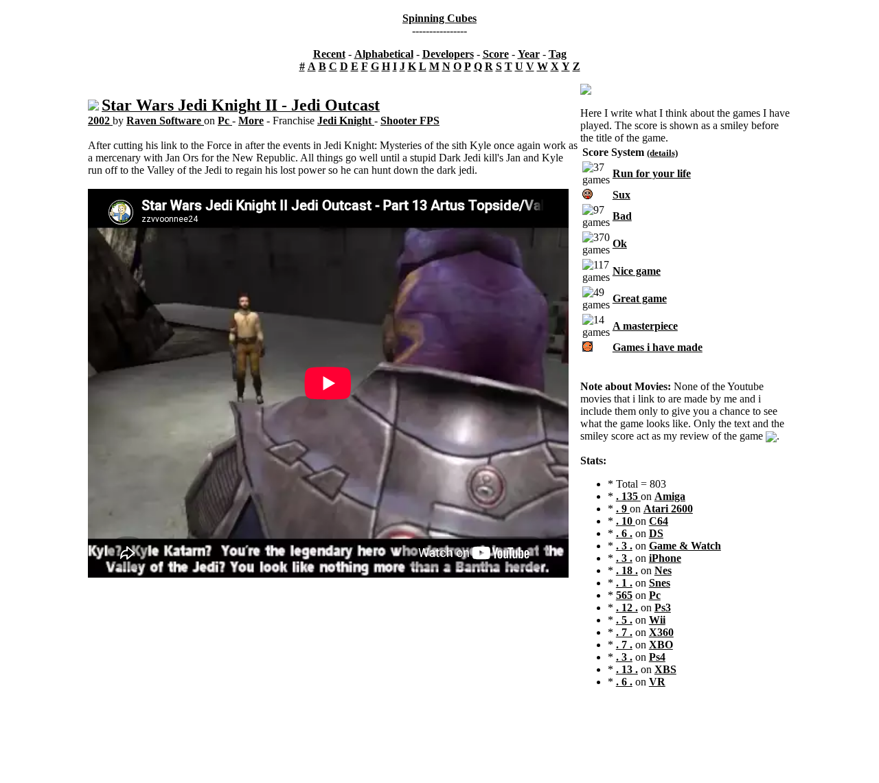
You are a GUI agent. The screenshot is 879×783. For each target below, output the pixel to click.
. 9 (623, 508)
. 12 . (627, 607)
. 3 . (624, 546)
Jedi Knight (345, 120)
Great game (640, 298)
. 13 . (627, 669)
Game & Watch (685, 546)
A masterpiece (645, 326)
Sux (621, 195)
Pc (225, 120)
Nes (663, 570)
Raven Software (165, 120)
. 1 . (624, 583)
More (251, 120)
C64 (658, 521)
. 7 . (624, 632)
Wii (657, 620)
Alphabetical (383, 54)
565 (624, 595)
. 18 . (627, 570)
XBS (665, 669)
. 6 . (624, 533)
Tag (558, 54)
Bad (622, 216)
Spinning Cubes (439, 18)
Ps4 (657, 657)
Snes (659, 583)
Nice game (637, 271)
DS (656, 533)
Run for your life (652, 173)
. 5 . (624, 620)
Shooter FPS (410, 120)
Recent (329, 54)
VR (657, 682)
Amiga (669, 496)
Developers (448, 54)
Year (529, 54)
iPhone (665, 558)
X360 (661, 632)
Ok (620, 243)
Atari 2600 (668, 508)
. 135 (628, 496)
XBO (661, 644)
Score (496, 54)
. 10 (625, 521)
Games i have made (658, 347)
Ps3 (662, 607)
